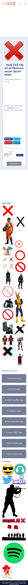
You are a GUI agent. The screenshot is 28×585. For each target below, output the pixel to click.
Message (19, 155)
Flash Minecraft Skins (10, 343)
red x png (7, 81)
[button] (14, 164)
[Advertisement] (14, 22)
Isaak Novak (9, 79)
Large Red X (18, 79)
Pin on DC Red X (10, 332)
